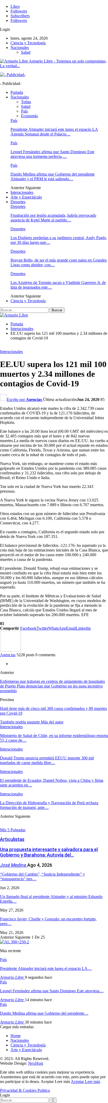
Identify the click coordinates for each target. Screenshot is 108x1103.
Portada (16, 92)
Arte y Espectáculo (26, 197)
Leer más (92, 1081)
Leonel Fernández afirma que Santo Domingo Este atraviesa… (52, 991)
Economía (29, 116)
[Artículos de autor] (10, 650)
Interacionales (21, 192)
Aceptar (78, 1081)
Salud (25, 52)
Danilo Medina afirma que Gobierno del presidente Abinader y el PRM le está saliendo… (52, 176)
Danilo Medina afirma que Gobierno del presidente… (44, 1013)
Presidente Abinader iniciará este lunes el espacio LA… (46, 968)
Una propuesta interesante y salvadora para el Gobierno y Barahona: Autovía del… (49, 852)
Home (15, 1035)
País (24, 111)
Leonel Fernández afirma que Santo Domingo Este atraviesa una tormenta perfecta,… (52, 154)
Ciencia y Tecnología (28, 43)
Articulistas (12, 839)
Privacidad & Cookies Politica (25, 1090)
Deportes (17, 202)
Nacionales (19, 47)
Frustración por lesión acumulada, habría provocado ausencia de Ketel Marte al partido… (53, 217)
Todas (26, 102)
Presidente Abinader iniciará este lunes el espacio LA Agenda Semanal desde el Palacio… (54, 131)
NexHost (35, 1063)
